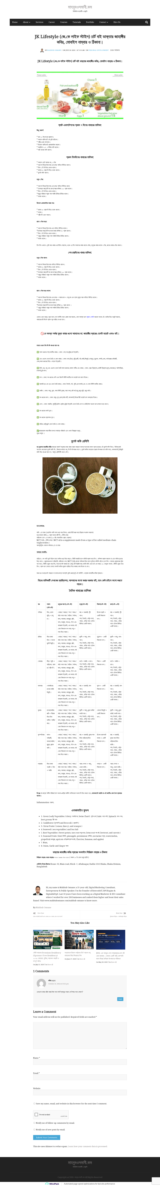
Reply (120, 999)
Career (52, 22)
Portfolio (90, 22)
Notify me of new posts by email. (50, 1129)
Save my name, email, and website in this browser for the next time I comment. (71, 1103)
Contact (102, 22)
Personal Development (98, 50)
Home (15, 22)
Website (36, 1088)
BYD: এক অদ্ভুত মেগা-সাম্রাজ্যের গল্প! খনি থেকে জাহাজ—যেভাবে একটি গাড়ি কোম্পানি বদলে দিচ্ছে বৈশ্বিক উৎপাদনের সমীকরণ (110, 956)
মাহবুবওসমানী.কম (80, 7)
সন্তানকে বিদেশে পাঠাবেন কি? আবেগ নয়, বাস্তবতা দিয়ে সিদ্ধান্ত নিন (78, 954)
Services (39, 22)
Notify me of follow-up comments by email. (55, 1123)
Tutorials (77, 22)
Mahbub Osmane (54, 50)
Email (36, 1073)
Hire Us (116, 22)
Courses (63, 22)
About (25, 22)
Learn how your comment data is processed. (88, 1146)
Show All (50, 965)
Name (36, 1058)
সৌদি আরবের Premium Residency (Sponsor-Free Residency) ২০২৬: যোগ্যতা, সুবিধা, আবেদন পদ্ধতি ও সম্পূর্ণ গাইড (47, 956)
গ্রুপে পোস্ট (90, 317)
